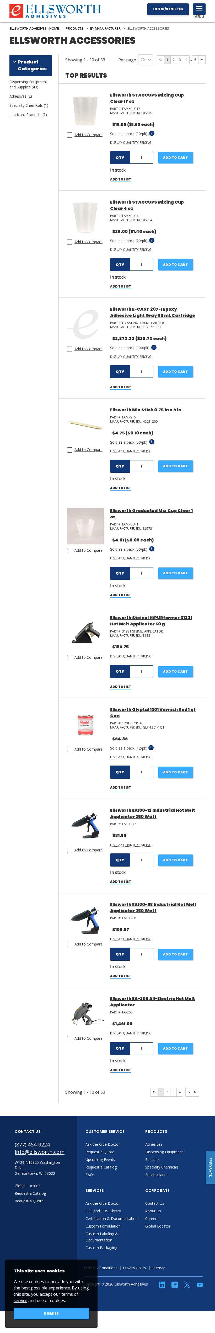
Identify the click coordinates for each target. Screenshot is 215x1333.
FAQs (90, 1174)
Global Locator (157, 1226)
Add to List (120, 179)
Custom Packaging (101, 1247)
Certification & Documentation (111, 1218)
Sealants (152, 1159)
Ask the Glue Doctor (102, 1144)
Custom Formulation (103, 1226)
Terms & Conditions (100, 1267)
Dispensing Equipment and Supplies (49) (28, 84)
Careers (151, 1218)
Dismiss (51, 1313)
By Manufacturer (105, 28)
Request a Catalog (101, 1167)
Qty (120, 157)
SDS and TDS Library (103, 1210)
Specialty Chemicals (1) (28, 105)
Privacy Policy (134, 1267)
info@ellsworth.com (39, 1151)
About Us (153, 1210)
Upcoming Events (100, 1159)
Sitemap (158, 1267)
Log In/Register (168, 9)
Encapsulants (156, 1174)
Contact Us (154, 1203)
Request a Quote (99, 1151)
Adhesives (153, 1144)
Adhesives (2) (20, 96)
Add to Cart (175, 157)
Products (74, 28)
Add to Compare (88, 134)
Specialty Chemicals (162, 1167)
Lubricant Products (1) (28, 114)
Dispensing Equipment (164, 1151)
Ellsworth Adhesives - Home (34, 28)
